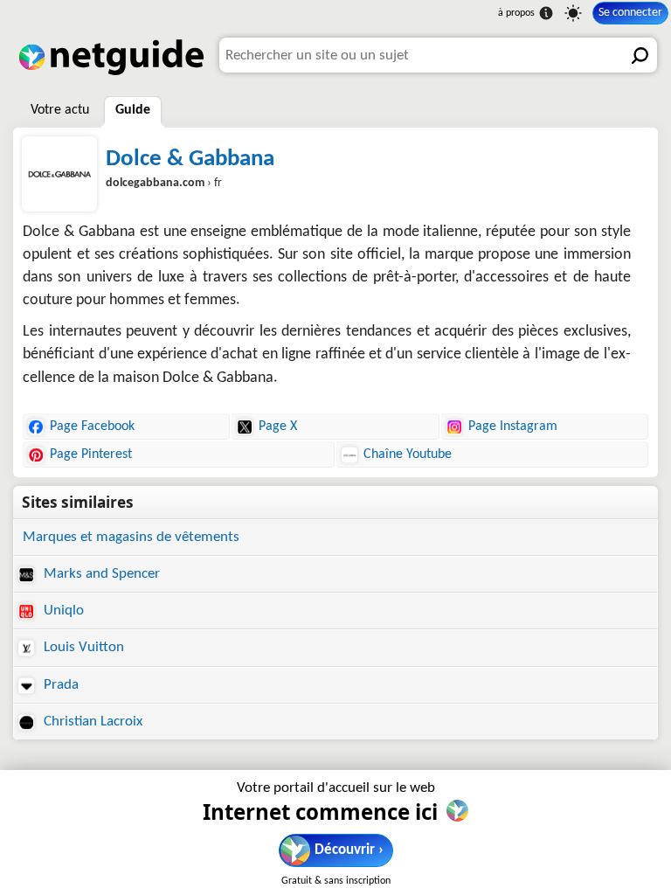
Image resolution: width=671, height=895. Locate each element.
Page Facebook (92, 427)
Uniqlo (62, 610)
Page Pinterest (91, 454)
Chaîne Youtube (407, 454)
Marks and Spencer (100, 573)
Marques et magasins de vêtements (131, 537)
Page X (278, 427)
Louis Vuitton (82, 647)
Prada (59, 684)
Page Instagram (512, 427)
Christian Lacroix (91, 721)
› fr (164, 183)
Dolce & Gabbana (190, 159)
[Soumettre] (639, 55)
